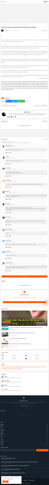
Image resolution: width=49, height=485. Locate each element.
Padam (10, 152)
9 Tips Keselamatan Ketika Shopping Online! (17, 338)
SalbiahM (7, 191)
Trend (24, 439)
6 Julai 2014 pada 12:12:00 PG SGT (10, 263)
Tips (24, 435)
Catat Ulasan (24, 276)
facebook (13, 355)
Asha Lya (7, 156)
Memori (39, 366)
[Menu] (1, 1)
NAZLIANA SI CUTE (9, 145)
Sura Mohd (7, 168)
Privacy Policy (31, 480)
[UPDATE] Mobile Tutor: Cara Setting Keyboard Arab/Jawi (20, 343)
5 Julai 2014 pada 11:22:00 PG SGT (10, 230)
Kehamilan (7, 366)
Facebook (9, 101)
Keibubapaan (18, 366)
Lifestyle (35, 366)
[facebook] (7, 116)
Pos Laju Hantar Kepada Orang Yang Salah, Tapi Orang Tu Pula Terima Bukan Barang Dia (25, 327)
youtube (36, 358)
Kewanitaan (29, 366)
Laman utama (3, 24)
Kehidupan (12, 366)
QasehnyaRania (8, 229)
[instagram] (13, 116)
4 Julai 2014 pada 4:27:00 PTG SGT (10, 204)
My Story (44, 366)
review (24, 444)
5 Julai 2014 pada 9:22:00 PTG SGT (10, 241)
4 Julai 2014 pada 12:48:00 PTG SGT (10, 181)
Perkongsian (10, 368)
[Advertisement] (24, 13)
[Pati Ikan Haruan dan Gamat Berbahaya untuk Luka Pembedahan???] (5, 334)
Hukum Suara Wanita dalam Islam (8, 458)
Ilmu (3, 366)
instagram (13, 358)
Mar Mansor (7, 203)
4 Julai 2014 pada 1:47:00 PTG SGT (10, 192)
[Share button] (26, 101)
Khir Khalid (7, 217)
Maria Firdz (27, 112)
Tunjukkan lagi (44, 121)
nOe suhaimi (8, 180)
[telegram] (9, 116)
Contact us (25, 480)
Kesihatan (24, 366)
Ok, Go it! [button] (5, 481)
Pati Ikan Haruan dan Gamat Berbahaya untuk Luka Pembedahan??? (22, 332)
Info (24, 428)
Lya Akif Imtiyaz (8, 262)
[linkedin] (15, 116)
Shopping (24, 433)
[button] (45, 1)
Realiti (15, 368)
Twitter (15, 101)
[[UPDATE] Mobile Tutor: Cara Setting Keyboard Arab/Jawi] (5, 345)
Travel (24, 437)
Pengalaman (4, 368)
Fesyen (24, 426)
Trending (24, 441)
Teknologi (20, 368)
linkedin (36, 355)
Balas (6, 152)
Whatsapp (22, 101)
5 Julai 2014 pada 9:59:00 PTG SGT (10, 252)
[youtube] (11, 116)
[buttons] (21, 406)
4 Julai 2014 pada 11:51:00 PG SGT (10, 146)
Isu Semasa (9, 24)
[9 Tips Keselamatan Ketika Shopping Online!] (5, 339)
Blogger (24, 424)
